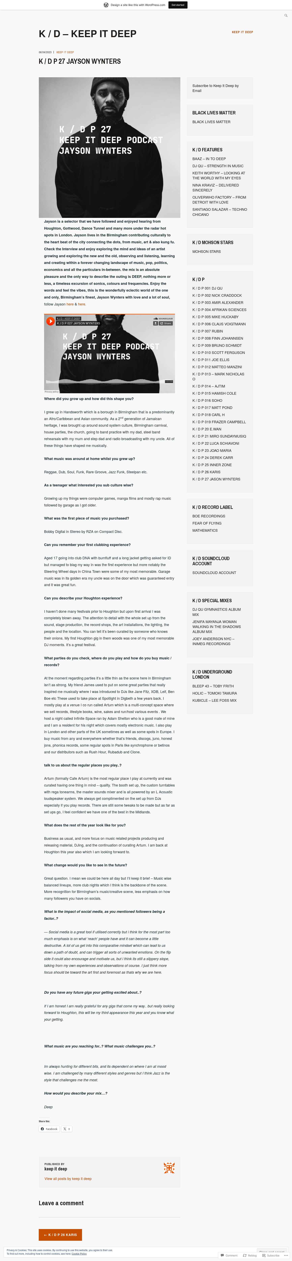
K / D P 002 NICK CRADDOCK (217, 295)
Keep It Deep (242, 32)
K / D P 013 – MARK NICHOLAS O (218, 376)
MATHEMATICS (205, 530)
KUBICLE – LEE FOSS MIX (214, 700)
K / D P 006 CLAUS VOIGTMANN (219, 323)
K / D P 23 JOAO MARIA (211, 450)
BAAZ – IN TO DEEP (209, 158)
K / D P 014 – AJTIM (208, 385)
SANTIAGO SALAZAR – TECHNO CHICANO (219, 212)
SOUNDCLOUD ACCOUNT (214, 572)
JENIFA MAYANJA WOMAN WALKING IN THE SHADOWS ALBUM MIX (216, 626)
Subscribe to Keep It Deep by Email (215, 88)
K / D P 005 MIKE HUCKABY (215, 316)
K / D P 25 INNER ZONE (212, 464)
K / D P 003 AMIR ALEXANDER (217, 302)
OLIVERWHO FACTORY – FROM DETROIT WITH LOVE (219, 199)
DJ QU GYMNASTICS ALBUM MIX (216, 612)
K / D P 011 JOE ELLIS (210, 359)
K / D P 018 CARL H (208, 414)
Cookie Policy (79, 1253)
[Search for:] (286, 16)
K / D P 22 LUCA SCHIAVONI (215, 443)
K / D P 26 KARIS (62, 1234)
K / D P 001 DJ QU (207, 288)
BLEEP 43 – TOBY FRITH (213, 685)
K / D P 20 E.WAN (206, 428)
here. (82, 303)
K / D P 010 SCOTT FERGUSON (218, 352)
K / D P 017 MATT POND (212, 407)
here (70, 303)
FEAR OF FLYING (206, 523)
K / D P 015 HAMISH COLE (214, 393)
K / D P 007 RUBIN (207, 330)
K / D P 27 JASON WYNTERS (216, 478)
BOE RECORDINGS (208, 515)
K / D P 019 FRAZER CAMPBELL (219, 421)
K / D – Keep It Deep (87, 33)
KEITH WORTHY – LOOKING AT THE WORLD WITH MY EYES (218, 175)
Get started (178, 4)
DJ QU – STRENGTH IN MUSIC (218, 165)
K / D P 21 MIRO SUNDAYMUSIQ (219, 436)
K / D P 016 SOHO (207, 400)
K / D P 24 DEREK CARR (212, 457)
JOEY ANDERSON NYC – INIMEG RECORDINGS (213, 641)
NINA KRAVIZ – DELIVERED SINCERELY (215, 187)
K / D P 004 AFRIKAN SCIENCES (219, 309)
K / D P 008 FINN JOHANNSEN (217, 338)
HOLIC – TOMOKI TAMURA (214, 693)
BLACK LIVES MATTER (211, 121)
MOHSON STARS (206, 251)
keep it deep (65, 52)
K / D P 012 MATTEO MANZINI (217, 366)
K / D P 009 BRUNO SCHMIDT (217, 345)
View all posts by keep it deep (68, 1178)
